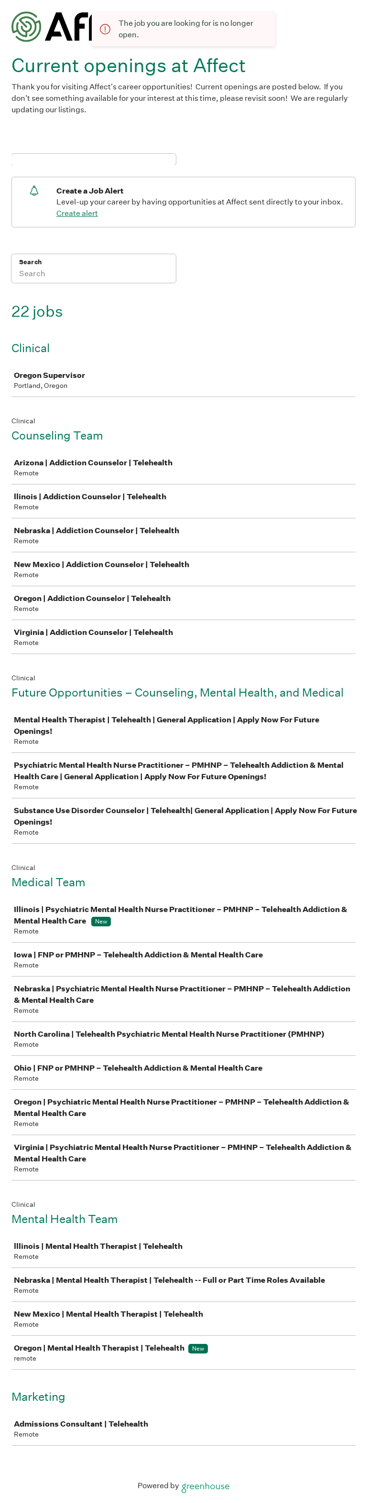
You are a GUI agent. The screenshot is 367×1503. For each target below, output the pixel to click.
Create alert (77, 213)
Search (30, 262)
